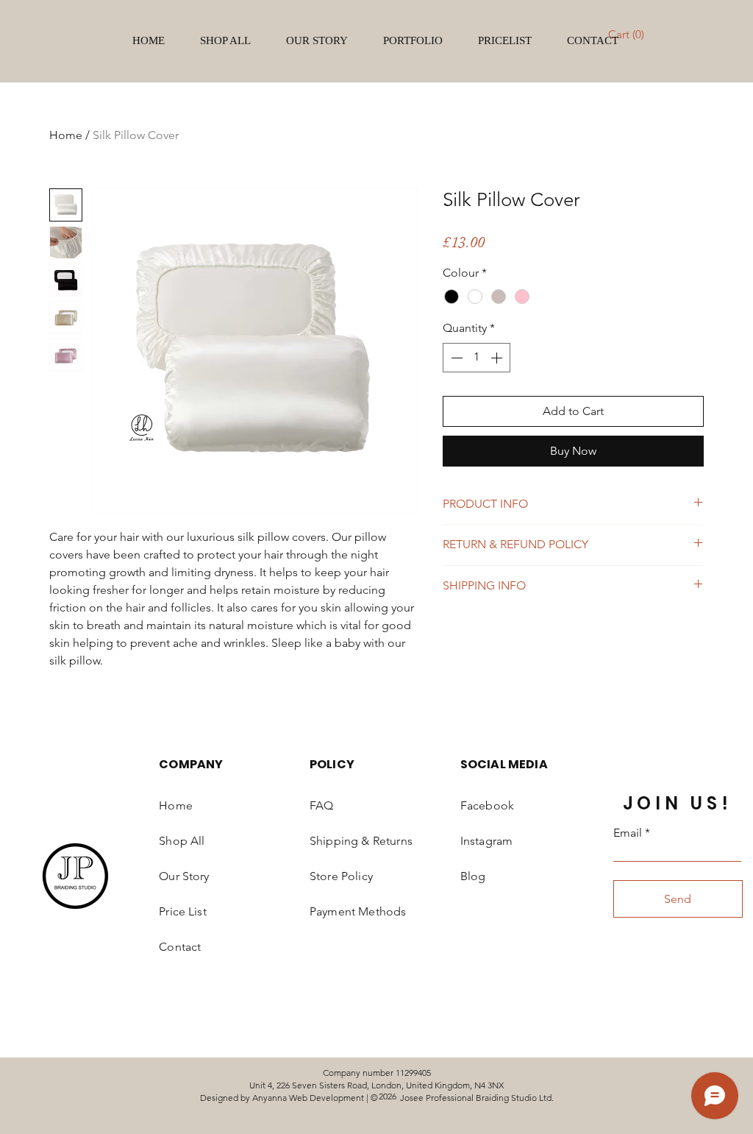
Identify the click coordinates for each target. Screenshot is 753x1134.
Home (65, 135)
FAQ (321, 805)
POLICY (332, 764)
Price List (183, 911)
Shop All (181, 841)
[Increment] (498, 358)
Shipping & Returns (361, 841)
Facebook (487, 805)
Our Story (184, 876)
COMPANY (191, 764)
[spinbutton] (476, 358)
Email (627, 833)
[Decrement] (455, 358)
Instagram (486, 841)
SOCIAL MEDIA (504, 764)
